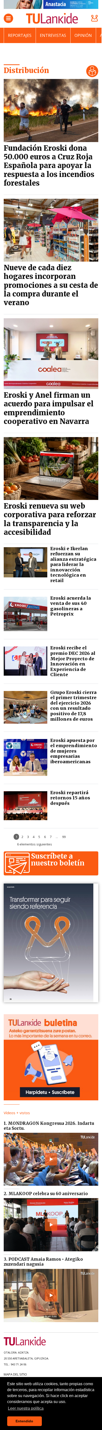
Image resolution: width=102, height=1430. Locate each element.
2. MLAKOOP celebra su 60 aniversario (46, 1193)
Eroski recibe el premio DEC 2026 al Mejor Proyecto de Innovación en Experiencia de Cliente (72, 661)
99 (64, 837)
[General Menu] (8, 18)
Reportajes (19, 35)
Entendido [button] (24, 1421)
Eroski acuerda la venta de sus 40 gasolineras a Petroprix (70, 606)
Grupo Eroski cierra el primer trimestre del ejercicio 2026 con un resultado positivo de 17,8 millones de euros (73, 706)
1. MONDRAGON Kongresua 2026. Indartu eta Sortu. (49, 1126)
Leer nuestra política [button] (26, 1408)
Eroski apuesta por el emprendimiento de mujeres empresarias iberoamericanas (73, 751)
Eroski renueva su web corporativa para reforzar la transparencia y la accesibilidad (50, 519)
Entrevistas (53, 35)
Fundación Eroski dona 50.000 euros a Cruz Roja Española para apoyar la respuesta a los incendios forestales (49, 166)
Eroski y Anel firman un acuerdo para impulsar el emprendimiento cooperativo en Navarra (49, 408)
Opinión (83, 35)
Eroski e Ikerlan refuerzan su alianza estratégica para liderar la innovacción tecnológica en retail (73, 565)
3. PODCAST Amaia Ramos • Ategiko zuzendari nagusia (43, 1262)
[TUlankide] (52, 18)
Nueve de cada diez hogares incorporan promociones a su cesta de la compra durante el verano (51, 285)
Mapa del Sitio (15, 1374)
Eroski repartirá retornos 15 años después (70, 798)
